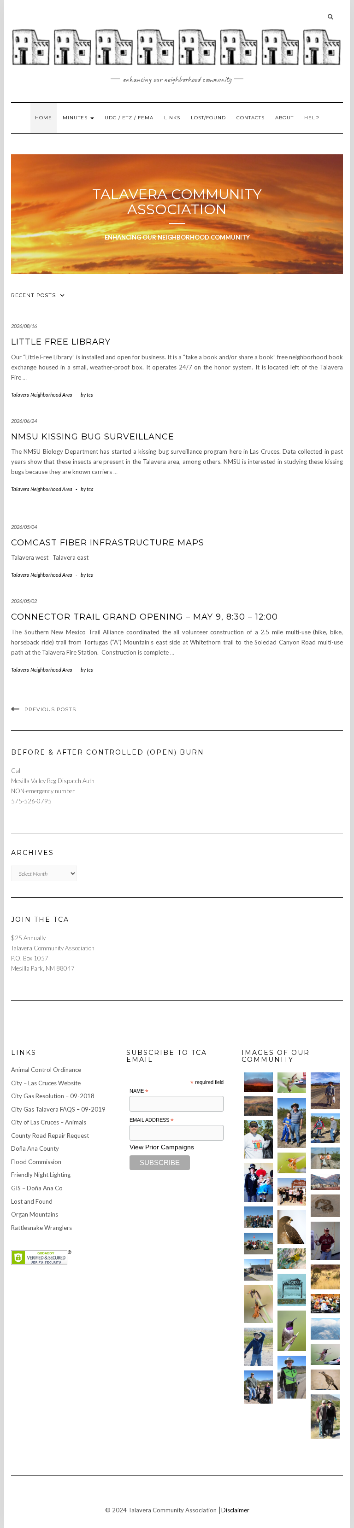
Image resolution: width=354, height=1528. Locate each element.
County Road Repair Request (50, 1135)
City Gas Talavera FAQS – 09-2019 (58, 1109)
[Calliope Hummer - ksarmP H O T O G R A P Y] (325, 1354)
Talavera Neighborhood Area (41, 395)
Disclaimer (235, 1510)
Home (43, 118)
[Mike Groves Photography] (258, 1082)
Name (139, 1091)
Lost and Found (32, 1201)
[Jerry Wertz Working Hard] (325, 1090)
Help (311, 118)
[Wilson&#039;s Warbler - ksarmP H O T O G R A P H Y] (292, 1258)
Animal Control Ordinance (46, 1069)
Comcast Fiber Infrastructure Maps (107, 543)
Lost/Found (208, 118)
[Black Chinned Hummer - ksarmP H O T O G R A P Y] (292, 1331)
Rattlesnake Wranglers (41, 1227)
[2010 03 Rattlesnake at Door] (325, 1205)
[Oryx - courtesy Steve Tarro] (325, 1277)
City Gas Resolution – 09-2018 (52, 1096)
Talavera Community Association (177, 202)
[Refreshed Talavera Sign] (292, 1290)
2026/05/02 (24, 601)
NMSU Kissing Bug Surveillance (92, 437)
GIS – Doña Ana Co (37, 1188)
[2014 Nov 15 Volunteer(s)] (292, 1123)
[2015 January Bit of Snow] (325, 1329)
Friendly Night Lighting (41, 1174)
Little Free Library (61, 342)
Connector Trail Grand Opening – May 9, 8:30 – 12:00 (144, 617)
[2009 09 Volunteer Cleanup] (258, 1243)
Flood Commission (36, 1161)
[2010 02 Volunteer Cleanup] (258, 1217)
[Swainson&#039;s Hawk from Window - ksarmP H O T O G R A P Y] (292, 1227)
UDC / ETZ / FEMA (129, 118)
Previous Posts (50, 709)
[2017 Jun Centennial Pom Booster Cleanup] (292, 1192)
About (284, 118)
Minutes (76, 118)
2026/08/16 (24, 326)
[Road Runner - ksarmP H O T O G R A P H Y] (325, 1380)
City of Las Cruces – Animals (48, 1122)
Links (172, 118)
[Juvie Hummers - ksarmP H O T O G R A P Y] (292, 1082)
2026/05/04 (24, 527)
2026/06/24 (24, 421)
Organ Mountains (34, 1214)
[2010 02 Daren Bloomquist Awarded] (325, 1241)
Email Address (152, 1120)
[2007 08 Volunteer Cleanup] (325, 1158)
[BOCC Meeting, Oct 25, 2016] (325, 1303)
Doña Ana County (35, 1148)
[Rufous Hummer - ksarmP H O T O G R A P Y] (292, 1163)
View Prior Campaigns (162, 1147)
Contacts (250, 118)
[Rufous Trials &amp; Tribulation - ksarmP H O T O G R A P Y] (258, 1304)
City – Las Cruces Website (46, 1083)
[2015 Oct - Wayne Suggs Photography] (258, 1106)
